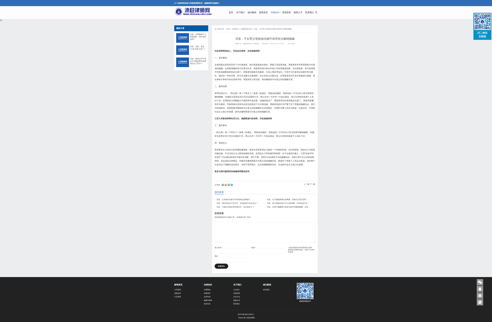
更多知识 (207, 304)
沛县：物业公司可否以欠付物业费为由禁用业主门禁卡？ (198, 61)
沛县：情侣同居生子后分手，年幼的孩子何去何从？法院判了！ (242, 203)
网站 (216, 256)
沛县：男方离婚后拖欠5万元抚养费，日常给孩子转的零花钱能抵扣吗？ (295, 203)
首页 (231, 12)
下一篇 (312, 184)
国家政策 (177, 293)
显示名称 (218, 248)
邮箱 (253, 248)
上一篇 (306, 184)
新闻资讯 (263, 12)
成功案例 (252, 12)
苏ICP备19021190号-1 (246, 314)
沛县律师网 (250, 318)
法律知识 (275, 12)
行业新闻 (177, 297)
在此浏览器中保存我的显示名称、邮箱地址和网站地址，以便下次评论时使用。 (301, 250)
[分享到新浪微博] (226, 185)
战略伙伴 (236, 300)
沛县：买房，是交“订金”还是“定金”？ (197, 47)
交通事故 (207, 290)
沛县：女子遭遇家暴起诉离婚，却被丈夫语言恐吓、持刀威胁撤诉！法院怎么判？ (299, 199)
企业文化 (236, 297)
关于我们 (240, 12)
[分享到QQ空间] (223, 185)
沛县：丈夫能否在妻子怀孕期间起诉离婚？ (234, 199)
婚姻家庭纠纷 (246, 29)
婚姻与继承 (208, 300)
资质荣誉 (286, 12)
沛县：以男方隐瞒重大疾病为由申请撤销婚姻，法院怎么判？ (291, 207)
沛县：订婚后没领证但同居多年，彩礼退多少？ (235, 207)
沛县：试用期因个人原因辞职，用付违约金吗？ (198, 36)
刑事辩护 (207, 293)
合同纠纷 (207, 297)
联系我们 (309, 12)
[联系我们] (480, 289)
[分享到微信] (229, 185)
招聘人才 (298, 12)
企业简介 (236, 290)
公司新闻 (177, 290)
